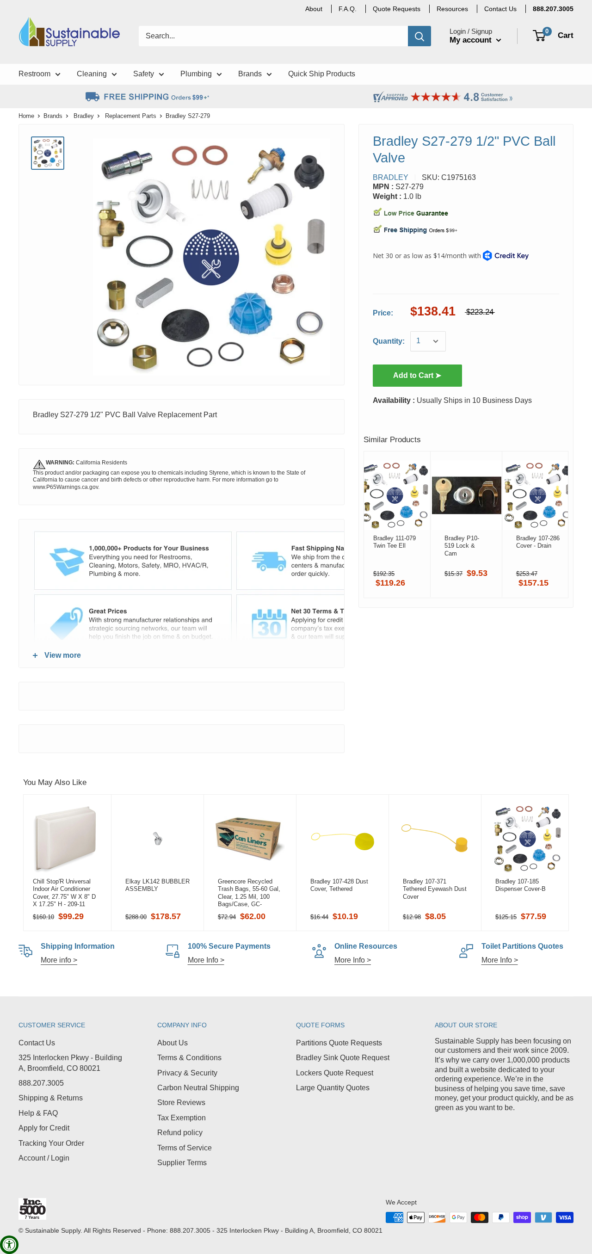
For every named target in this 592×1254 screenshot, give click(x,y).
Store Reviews (181, 1102)
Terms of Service (184, 1148)
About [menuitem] (313, 8)
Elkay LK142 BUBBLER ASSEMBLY (157, 885)
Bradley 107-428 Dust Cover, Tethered (339, 885)
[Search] (419, 36)
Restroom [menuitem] (34, 74)
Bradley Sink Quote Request (342, 1058)
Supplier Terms (182, 1163)
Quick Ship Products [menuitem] (321, 74)
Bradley (84, 115)
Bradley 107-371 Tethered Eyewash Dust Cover (435, 889)
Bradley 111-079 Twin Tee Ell (394, 542)
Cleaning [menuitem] (92, 74)
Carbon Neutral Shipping (198, 1088)
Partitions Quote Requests (339, 1043)
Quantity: (389, 341)
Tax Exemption (181, 1118)
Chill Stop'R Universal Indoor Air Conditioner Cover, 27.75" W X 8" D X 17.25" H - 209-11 (64, 893)
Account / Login (43, 1158)
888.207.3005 (41, 1083)
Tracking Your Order (51, 1143)
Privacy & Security (187, 1073)
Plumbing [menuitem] (196, 74)
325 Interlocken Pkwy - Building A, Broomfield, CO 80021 (70, 1063)
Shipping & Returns (50, 1098)
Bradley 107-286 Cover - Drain (538, 542)
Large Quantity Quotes (333, 1088)
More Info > (206, 960)
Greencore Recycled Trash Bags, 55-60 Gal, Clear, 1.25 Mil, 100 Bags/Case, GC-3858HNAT (249, 893)
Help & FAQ (38, 1113)
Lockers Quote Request (334, 1073)
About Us (172, 1043)
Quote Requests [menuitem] (396, 8)
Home (26, 115)
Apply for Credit (43, 1128)
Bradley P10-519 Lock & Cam (461, 546)
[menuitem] (553, 8)
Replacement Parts (130, 115)
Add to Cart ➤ (417, 375)
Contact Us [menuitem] (500, 8)
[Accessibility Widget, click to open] (9, 1244)
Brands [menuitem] (250, 74)
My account (472, 40)
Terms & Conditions (189, 1058)
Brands (52, 115)
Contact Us (36, 1043)
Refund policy (180, 1133)
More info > (59, 960)
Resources (452, 8)
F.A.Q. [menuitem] (348, 8)
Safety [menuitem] (143, 74)
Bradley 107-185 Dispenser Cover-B (520, 885)
